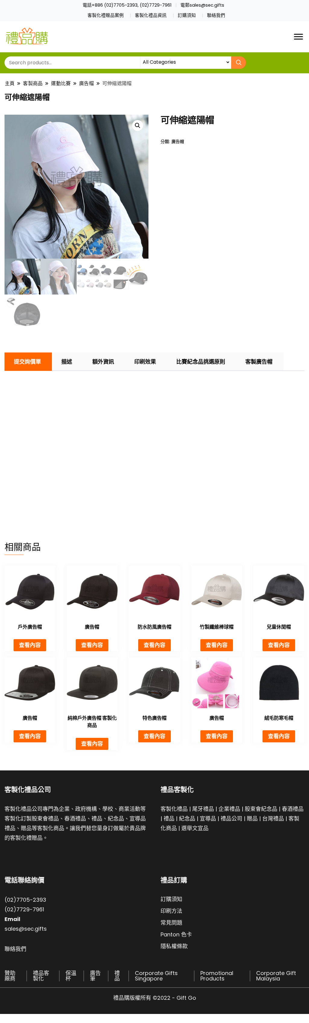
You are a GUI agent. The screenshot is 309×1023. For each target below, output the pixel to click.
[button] (137, 125)
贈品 (252, 818)
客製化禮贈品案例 (106, 15)
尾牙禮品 (203, 809)
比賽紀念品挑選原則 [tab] (200, 361)
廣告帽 (177, 141)
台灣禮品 (273, 818)
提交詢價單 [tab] (27, 361)
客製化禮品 (174, 809)
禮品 (169, 818)
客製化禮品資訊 (151, 15)
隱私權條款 (174, 946)
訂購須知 (187, 15)
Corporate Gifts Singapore (156, 975)
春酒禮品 (293, 809)
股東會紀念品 (261, 809)
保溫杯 (70, 975)
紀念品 (187, 818)
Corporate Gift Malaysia (276, 975)
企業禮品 (229, 809)
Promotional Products (216, 975)
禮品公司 (231, 818)
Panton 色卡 (176, 934)
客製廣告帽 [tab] (258, 361)
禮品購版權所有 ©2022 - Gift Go (154, 998)
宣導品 (208, 818)
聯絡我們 (216, 15)
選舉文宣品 (195, 828)
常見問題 (171, 922)
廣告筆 (95, 975)
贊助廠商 (10, 975)
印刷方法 (171, 911)
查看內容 (30, 645)
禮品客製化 (41, 975)
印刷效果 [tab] (145, 361)
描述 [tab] (66, 361)
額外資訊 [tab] (103, 361)
